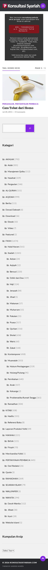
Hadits (11, 416)
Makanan (14, 303)
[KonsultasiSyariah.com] (24, 5)
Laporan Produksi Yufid (16, 429)
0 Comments (20, 112)
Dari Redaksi (13, 465)
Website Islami (12, 522)
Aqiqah (13, 265)
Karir (10, 516)
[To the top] (43, 558)
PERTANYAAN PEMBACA (27, 104)
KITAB (9, 410)
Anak (12, 385)
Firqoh (11, 447)
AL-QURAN (11, 190)
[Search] (30, 128)
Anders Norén (17, 566)
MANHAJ (10, 435)
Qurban (13, 328)
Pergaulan (8, 104)
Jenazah (13, 290)
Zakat (12, 348)
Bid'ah (10, 441)
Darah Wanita (14, 503)
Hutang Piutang (17, 372)
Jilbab (10, 509)
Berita (8, 203)
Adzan (13, 259)
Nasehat (11, 178)
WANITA (10, 497)
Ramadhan (13, 404)
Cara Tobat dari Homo (17, 108)
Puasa (12, 322)
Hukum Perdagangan (19, 366)
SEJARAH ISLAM (13, 485)
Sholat (13, 335)
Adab (10, 165)
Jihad (12, 297)
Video (10, 228)
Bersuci (13, 271)
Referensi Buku (15, 422)
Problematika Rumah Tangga (23, 397)
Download (10, 216)
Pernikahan (13, 379)
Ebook (11, 221)
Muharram (15, 309)
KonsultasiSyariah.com (23, 563)
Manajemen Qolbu (16, 171)
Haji (12, 284)
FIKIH (8, 241)
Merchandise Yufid (14, 453)
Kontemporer (14, 354)
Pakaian (13, 316)
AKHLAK (10, 159)
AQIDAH (10, 197)
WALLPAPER (12, 491)
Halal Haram (13, 246)
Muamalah (13, 360)
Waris (12, 341)
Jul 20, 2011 (7, 112)
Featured (10, 234)
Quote (9, 472)
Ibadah (11, 253)
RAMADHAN (12, 478)
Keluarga (14, 391)
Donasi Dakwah (13, 209)
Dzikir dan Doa (16, 278)
